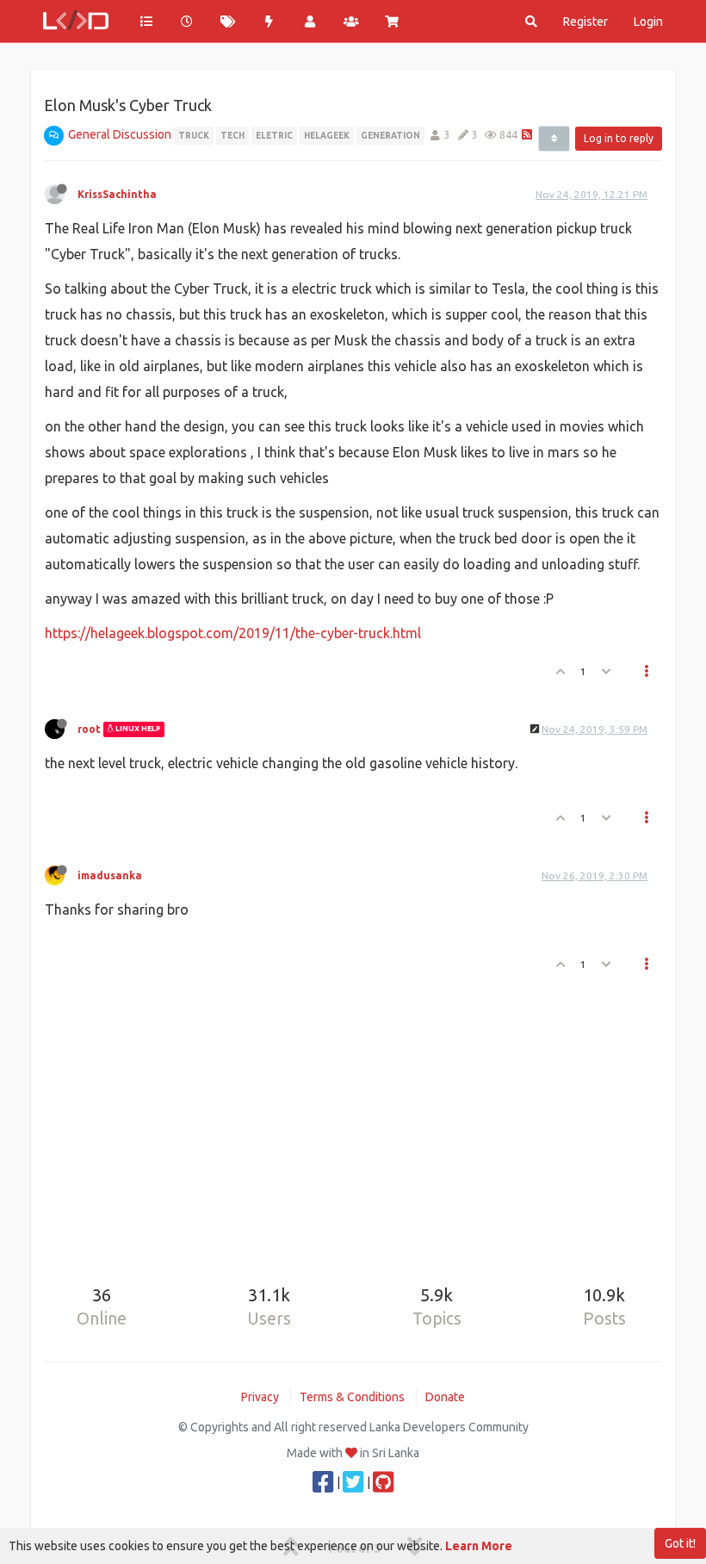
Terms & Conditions (352, 1397)
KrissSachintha (117, 194)
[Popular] (269, 21)
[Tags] (228, 21)
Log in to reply (618, 138)
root (89, 729)
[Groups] (351, 21)
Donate (445, 1397)
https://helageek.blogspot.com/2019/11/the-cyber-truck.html (233, 633)
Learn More (478, 1546)
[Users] (310, 21)
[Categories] (146, 21)
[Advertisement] (353, 1126)
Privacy (260, 1397)
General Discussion (119, 134)
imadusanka (109, 875)
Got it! (680, 1543)
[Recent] (187, 21)
